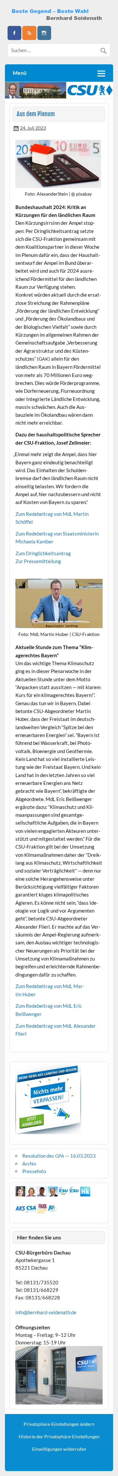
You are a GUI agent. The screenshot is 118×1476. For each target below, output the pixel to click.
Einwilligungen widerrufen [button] (59, 1449)
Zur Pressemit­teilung (38, 561)
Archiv (29, 1164)
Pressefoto (34, 1171)
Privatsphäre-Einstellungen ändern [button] (59, 1424)
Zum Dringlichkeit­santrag (43, 553)
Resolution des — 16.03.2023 (59, 1156)
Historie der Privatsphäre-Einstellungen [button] (59, 1436)
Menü (20, 73)
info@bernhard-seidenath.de (45, 1312)
